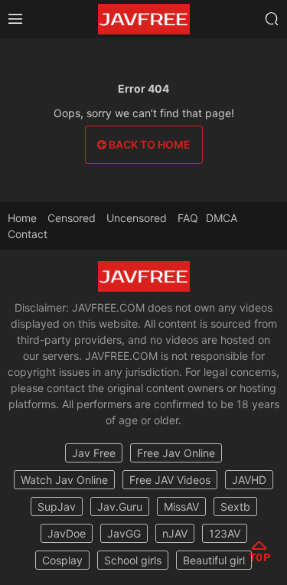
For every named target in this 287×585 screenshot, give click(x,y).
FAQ (188, 217)
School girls (132, 560)
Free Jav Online (176, 452)
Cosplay (62, 560)
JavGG (124, 533)
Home (22, 217)
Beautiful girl (214, 560)
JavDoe (66, 533)
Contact (27, 233)
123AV (224, 533)
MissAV (181, 506)
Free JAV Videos (169, 479)
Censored (71, 217)
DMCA (221, 217)
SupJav (57, 506)
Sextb (235, 506)
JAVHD (249, 479)
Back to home (148, 144)
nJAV (175, 533)
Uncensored (136, 217)
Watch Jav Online (64, 479)
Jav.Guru (119, 506)
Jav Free (94, 452)
